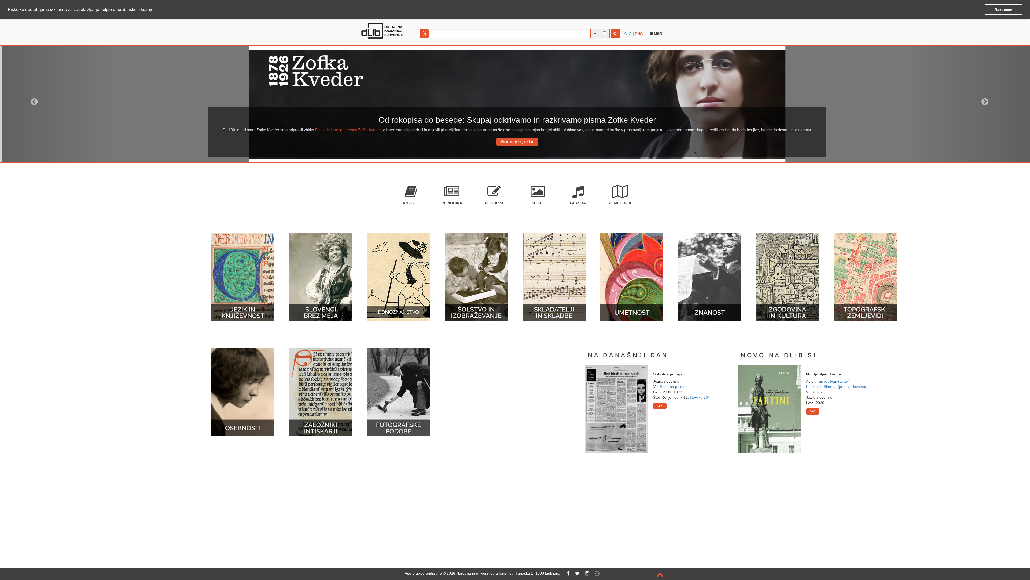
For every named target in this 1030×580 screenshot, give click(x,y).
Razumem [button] (1003, 10)
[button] (156, 10)
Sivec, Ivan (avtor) (834, 381)
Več (659, 406)
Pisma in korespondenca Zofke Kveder (345, 130)
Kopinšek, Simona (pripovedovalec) (836, 387)
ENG (639, 34)
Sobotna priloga (673, 387)
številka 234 (700, 397)
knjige (818, 392)
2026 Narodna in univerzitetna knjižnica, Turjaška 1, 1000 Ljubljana (503, 573)
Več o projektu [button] (514, 141)
